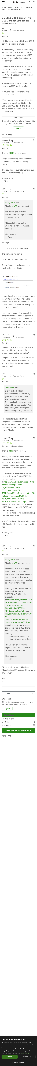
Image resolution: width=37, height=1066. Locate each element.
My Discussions (8, 719)
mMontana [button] (5, 335)
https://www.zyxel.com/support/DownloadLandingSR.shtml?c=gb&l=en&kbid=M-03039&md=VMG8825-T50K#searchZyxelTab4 (18, 487)
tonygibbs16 (10, 559)
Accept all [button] (9, 1057)
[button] (34, 21)
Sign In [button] (18, 128)
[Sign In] (34, 2)
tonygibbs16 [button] (6, 140)
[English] (18, 2)
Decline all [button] (27, 1057)
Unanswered (18, 725)
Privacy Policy (25, 1053)
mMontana (9, 387)
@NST (11, 153)
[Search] (29, 2)
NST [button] (3, 28)
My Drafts (18, 722)
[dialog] (18, 1051)
